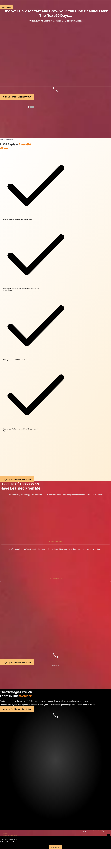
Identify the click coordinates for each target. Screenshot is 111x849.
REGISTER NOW (55, 847)
